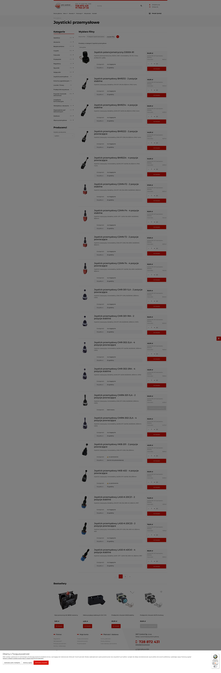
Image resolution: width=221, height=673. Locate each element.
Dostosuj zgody (27, 662)
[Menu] (218, 655)
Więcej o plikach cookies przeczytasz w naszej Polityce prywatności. (23, 658)
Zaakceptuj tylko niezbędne (12, 662)
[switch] (215, 666)
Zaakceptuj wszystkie (41, 662)
